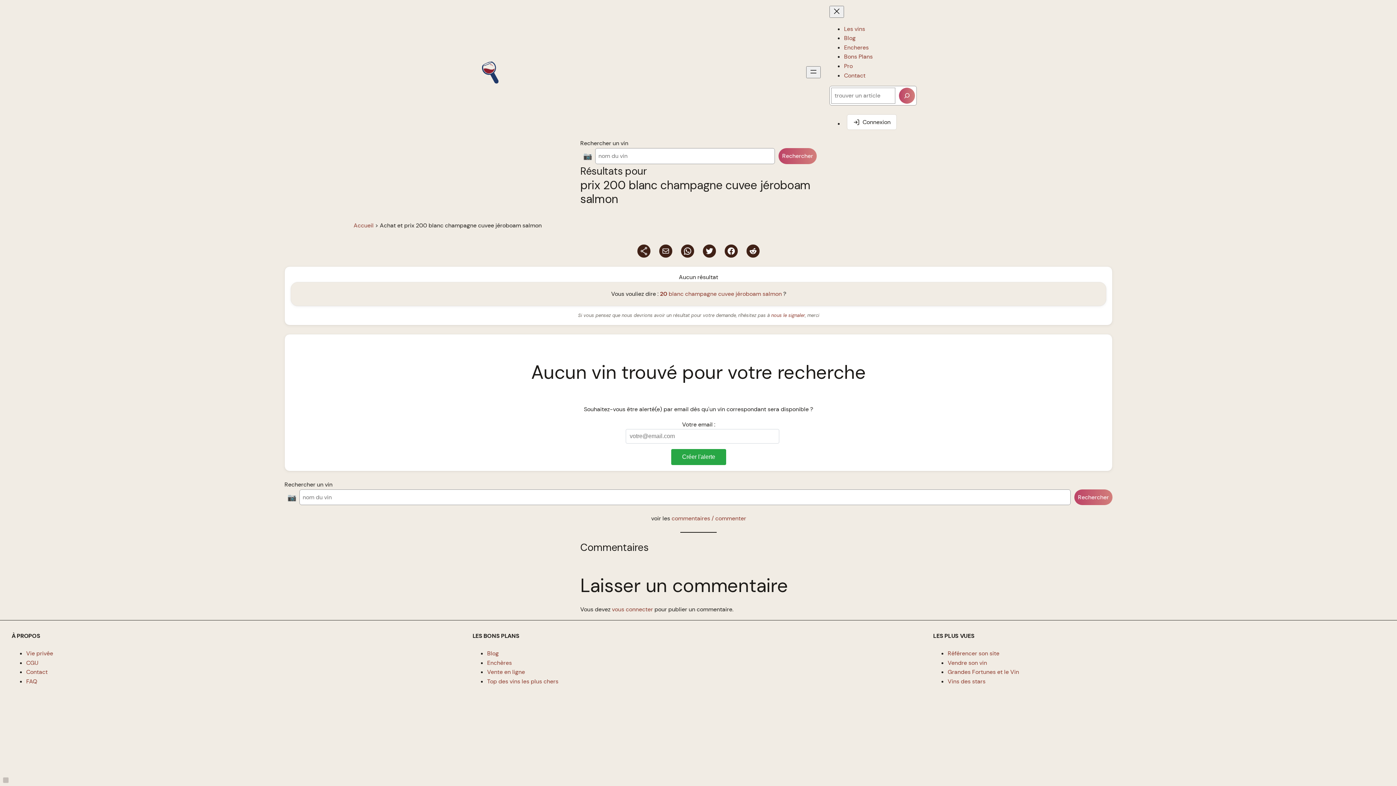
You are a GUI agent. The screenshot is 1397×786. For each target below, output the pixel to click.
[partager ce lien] (643, 251)
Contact (37, 672)
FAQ (31, 681)
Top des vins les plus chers (522, 681)
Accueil (364, 225)
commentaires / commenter (709, 518)
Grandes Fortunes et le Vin (983, 672)
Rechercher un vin (604, 143)
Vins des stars (967, 681)
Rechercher (797, 156)
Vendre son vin (967, 663)
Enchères (499, 663)
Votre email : (698, 424)
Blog (493, 653)
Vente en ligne (506, 672)
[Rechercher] (907, 96)
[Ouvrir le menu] (813, 72)
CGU (32, 663)
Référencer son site (973, 653)
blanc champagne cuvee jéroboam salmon (721, 294)
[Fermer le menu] (836, 12)
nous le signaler (788, 315)
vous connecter (632, 609)
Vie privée (39, 653)
